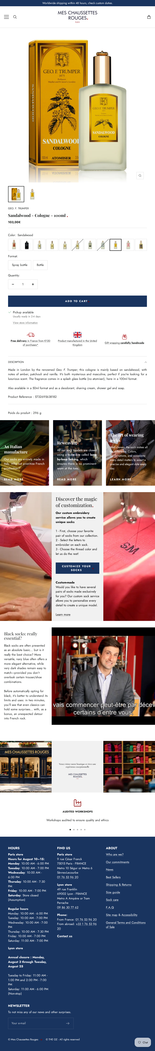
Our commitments (117, 862)
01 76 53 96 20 (67, 877)
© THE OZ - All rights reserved (63, 1039)
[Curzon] (78, 245)
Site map (111, 915)
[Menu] (6, 17)
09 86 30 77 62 (68, 907)
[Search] (15, 17)
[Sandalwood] (115, 245)
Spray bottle (19, 265)
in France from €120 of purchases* (30, 343)
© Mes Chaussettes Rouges (23, 1039)
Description (16, 362)
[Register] (68, 1023)
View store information (25, 323)
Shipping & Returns (118, 884)
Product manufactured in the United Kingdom (77, 343)
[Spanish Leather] (14, 245)
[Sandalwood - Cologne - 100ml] (16, 194)
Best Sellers (113, 877)
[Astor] (65, 245)
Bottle (40, 265)
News (109, 869)
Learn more (63, 614)
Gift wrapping (124, 343)
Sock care (112, 900)
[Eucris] (27, 245)
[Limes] (128, 245)
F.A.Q (110, 907)
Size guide (113, 892)
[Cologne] (90, 245)
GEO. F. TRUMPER (18, 208)
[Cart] (149, 17)
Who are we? (115, 854)
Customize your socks (76, 568)
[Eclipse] (141, 245)
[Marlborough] (52, 245)
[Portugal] (103, 245)
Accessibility (129, 915)
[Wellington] (39, 245)
